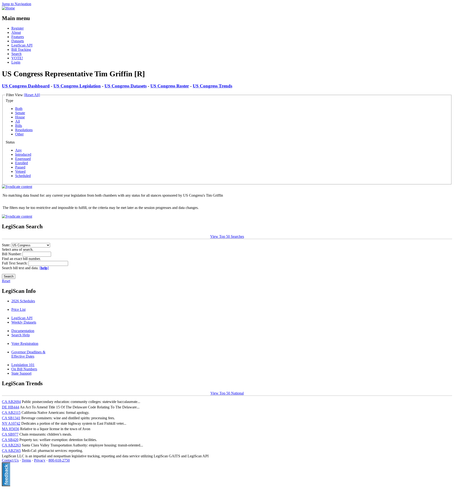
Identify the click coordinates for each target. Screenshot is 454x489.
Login (15, 62)
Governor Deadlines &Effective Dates (28, 354)
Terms (26, 460)
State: (6, 245)
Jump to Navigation (16, 4)
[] (44, 268)
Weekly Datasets (23, 322)
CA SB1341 (11, 418)
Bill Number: (12, 254)
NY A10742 (11, 423)
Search (16, 54)
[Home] (8, 8)
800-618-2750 (59, 460)
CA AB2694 (11, 402)
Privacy (39, 460)
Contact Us (10, 460)
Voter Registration (24, 344)
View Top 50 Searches (227, 236)
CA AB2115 (11, 413)
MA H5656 (10, 429)
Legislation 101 (23, 365)
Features (17, 37)
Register (17, 28)
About (16, 32)
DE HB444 (10, 407)
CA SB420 (10, 440)
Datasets (17, 41)
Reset (6, 281)
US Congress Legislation (77, 85)
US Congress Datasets (126, 85)
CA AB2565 (11, 451)
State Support (21, 373)
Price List (18, 309)
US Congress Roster (169, 85)
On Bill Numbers (24, 369)
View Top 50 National (227, 393)
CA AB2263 (11, 445)
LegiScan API (21, 45)
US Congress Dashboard (26, 85)
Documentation (22, 331)
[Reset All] (32, 95)
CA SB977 (10, 434)
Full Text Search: (15, 263)
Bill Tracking (21, 50)
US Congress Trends (212, 85)
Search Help (20, 335)
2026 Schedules (23, 301)
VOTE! (17, 58)
